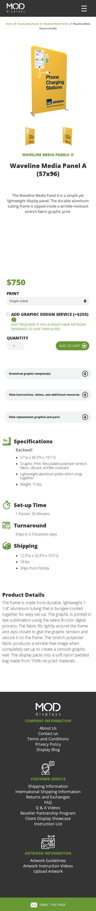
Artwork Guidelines (48, 860)
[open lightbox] (48, 81)
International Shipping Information (48, 791)
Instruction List (48, 823)
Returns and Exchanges (48, 797)
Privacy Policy (48, 744)
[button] (84, 8)
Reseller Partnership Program (48, 813)
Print (13, 293)
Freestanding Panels (28, 23)
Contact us (48, 733)
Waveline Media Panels (56, 23)
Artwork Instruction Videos (48, 866)
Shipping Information (48, 786)
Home (9, 23)
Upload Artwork (48, 871)
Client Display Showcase (48, 818)
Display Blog (48, 749)
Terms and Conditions (48, 738)
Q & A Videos (48, 807)
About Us (48, 728)
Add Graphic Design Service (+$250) (49, 314)
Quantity (17, 338)
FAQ (48, 802)
